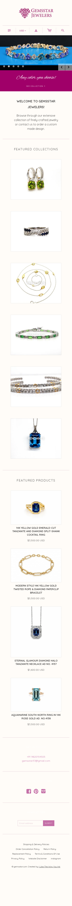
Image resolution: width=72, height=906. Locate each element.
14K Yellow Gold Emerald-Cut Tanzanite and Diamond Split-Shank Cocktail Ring (36, 531)
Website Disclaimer (37, 858)
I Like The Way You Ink (49, 866)
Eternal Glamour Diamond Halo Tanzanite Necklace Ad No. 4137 (36, 662)
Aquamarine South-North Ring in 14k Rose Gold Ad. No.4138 (36, 716)
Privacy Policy (17, 858)
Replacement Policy (21, 853)
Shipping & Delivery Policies (36, 844)
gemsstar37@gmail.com (36, 760)
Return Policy (50, 849)
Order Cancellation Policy (27, 849)
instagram (56, 858)
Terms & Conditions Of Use (47, 853)
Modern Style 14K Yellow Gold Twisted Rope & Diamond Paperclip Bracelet (36, 589)
